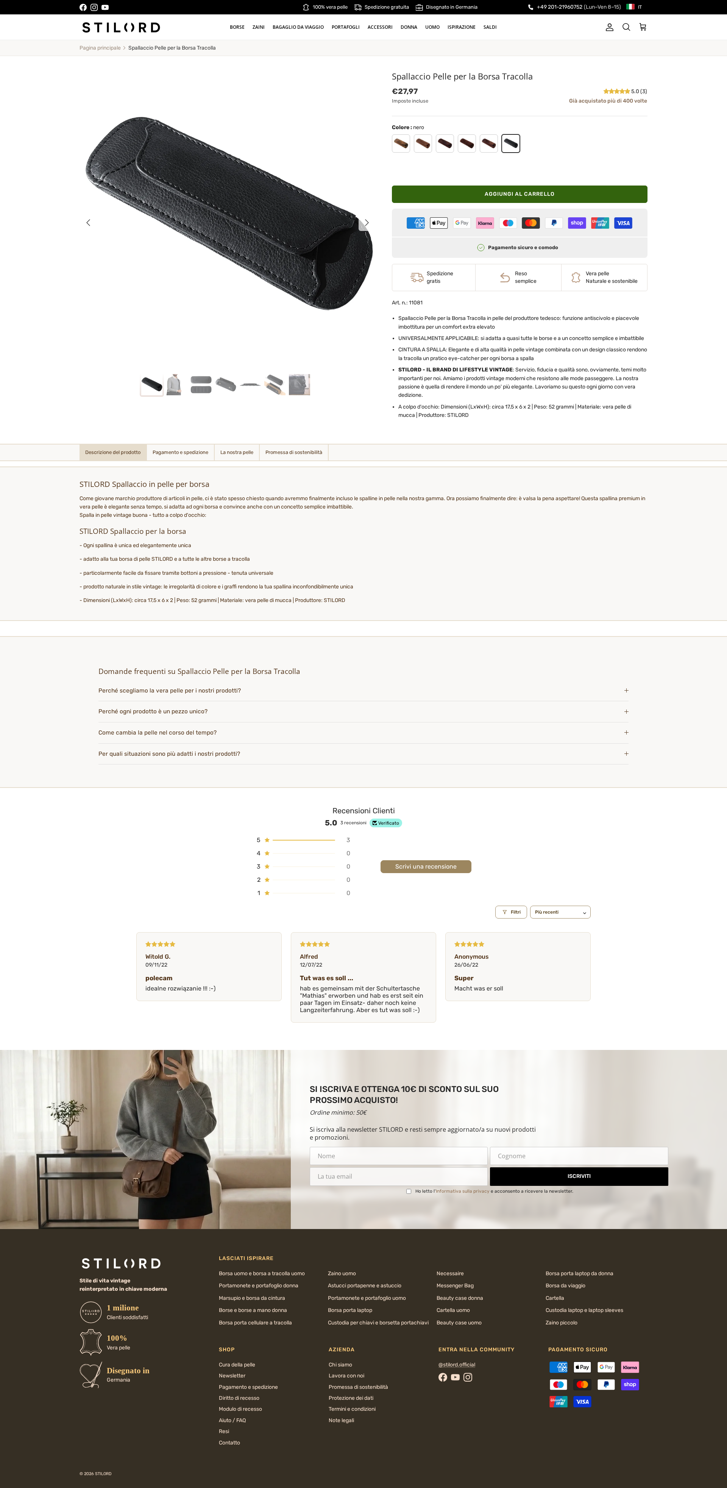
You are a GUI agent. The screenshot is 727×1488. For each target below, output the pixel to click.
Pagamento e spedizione (248, 1387)
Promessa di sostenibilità (358, 1387)
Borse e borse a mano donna (253, 1310)
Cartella (555, 1298)
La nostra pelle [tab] (236, 452)
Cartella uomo (453, 1310)
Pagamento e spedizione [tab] (180, 452)
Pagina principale (100, 48)
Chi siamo (340, 1365)
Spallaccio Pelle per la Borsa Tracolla (172, 48)
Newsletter (232, 1376)
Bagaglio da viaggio (298, 27)
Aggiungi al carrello (520, 194)
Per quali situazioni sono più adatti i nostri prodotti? (169, 753)
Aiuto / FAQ (232, 1420)
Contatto (229, 1443)
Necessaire (450, 1273)
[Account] (608, 27)
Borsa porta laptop (350, 1310)
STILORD (103, 1473)
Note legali (341, 1420)
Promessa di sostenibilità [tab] (293, 452)
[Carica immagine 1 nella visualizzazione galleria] (227, 219)
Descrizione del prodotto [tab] (112, 452)
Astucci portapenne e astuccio (364, 1285)
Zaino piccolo (561, 1323)
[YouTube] (105, 7)
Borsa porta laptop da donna (579, 1273)
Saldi (490, 27)
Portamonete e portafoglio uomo (367, 1298)
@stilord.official (456, 1365)
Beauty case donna (460, 1298)
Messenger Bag (455, 1285)
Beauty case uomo (459, 1323)
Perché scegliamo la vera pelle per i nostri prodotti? (169, 690)
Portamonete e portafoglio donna (258, 1285)
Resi (224, 1431)
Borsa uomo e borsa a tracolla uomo (262, 1273)
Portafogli (346, 27)
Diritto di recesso (239, 1398)
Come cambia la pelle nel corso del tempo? (157, 732)
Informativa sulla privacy (463, 1191)
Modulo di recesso (240, 1409)
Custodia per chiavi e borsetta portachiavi (378, 1323)
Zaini (259, 27)
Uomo (432, 27)
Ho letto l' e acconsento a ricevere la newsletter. (494, 1191)
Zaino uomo (342, 1273)
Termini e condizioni (352, 1409)
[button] (617, 91)
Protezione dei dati (351, 1398)
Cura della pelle (237, 1365)
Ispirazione (462, 27)
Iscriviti (579, 1176)
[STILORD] (121, 27)
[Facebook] (83, 7)
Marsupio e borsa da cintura (252, 1298)
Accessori (380, 27)
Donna (409, 27)
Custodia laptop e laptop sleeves (584, 1310)
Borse (237, 27)
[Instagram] (94, 7)
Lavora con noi (346, 1376)
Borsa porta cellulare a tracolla (255, 1323)
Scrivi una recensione (426, 866)
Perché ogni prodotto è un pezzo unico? (152, 711)
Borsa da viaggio (565, 1285)
